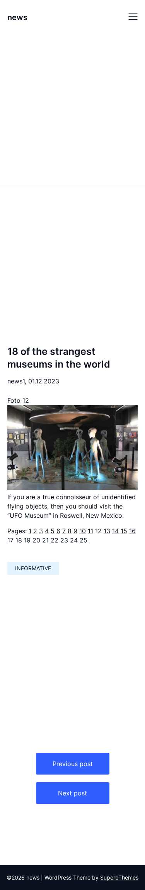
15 (124, 531)
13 (107, 531)
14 (115, 531)
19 (27, 540)
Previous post (73, 764)
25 (83, 540)
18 (18, 540)
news (17, 17)
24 (74, 540)
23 (64, 540)
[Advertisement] (72, 108)
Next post (72, 793)
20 (36, 540)
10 (82, 531)
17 (10, 540)
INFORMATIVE (33, 568)
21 (45, 540)
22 (54, 540)
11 (90, 531)
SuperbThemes (119, 877)
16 (132, 531)
